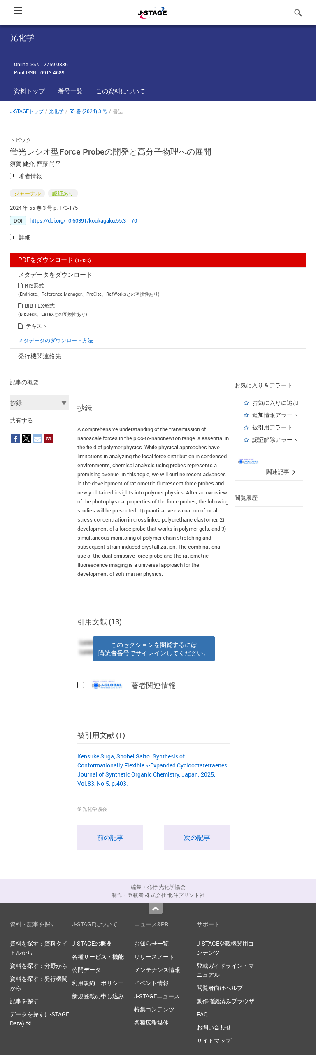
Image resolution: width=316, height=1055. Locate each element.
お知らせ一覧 (151, 943)
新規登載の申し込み (98, 996)
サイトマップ (214, 1040)
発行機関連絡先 (39, 356)
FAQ (202, 1014)
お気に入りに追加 (275, 402)
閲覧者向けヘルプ (220, 988)
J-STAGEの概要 (92, 943)
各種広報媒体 (151, 1022)
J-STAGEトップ (27, 111)
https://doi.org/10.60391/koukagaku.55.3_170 (83, 220)
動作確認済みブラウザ (225, 1001)
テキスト (36, 325)
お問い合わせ (214, 1027)
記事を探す (24, 1001)
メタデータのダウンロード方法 (55, 340)
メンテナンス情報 (157, 970)
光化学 (56, 111)
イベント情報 (151, 983)
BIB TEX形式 (40, 305)
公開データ (86, 970)
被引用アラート (272, 427)
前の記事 (110, 837)
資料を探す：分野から (38, 965)
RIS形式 (34, 285)
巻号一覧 (70, 91)
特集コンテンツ (154, 1009)
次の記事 (197, 837)
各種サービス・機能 (98, 956)
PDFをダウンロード (54, 259)
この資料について (120, 91)
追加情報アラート (275, 415)
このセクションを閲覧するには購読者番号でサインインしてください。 (153, 648)
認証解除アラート (275, 439)
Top (156, 908)
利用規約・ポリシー (98, 983)
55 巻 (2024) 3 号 (88, 111)
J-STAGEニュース (157, 996)
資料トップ (29, 91)
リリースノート (154, 956)
